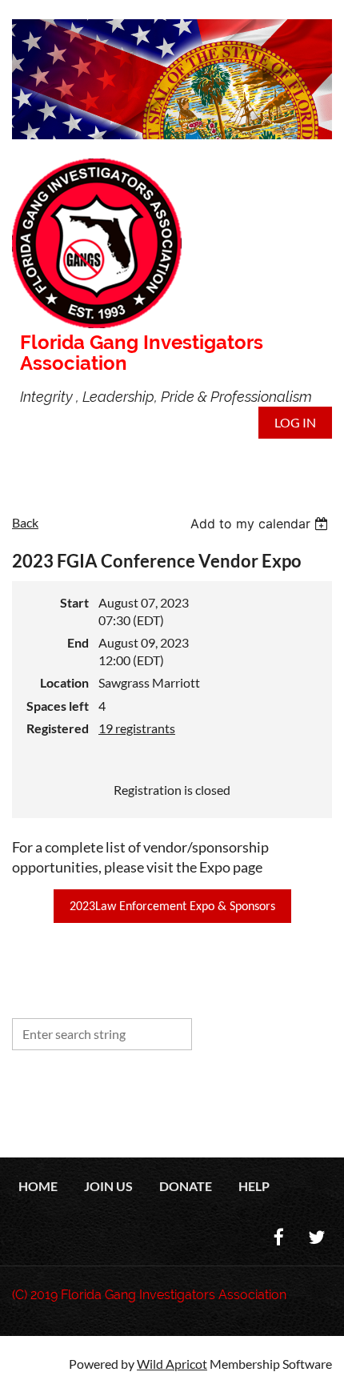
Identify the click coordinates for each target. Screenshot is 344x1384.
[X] (316, 1237)
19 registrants (136, 728)
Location (64, 682)
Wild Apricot (172, 1363)
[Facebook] (279, 1237)
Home (38, 1185)
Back (25, 522)
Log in (295, 422)
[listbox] (261, 523)
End (78, 642)
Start (74, 602)
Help (254, 1185)
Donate (185, 1185)
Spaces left (57, 705)
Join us (108, 1185)
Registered (57, 728)
